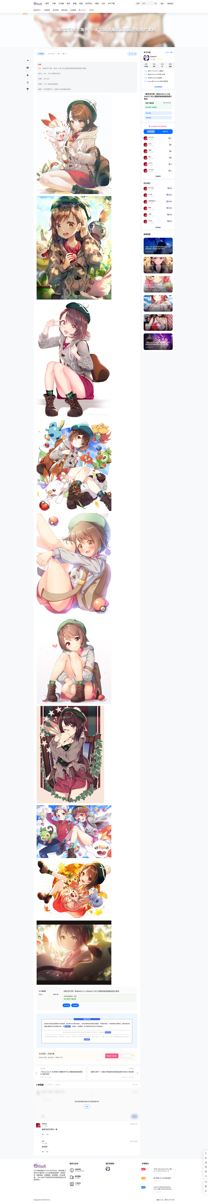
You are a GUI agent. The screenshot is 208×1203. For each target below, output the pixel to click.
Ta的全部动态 (158, 87)
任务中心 (88, 3)
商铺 (74, 3)
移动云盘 (66, 1005)
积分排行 (158, 227)
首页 (47, 3)
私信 (171, 52)
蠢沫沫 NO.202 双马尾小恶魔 (154, 74)
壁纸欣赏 (37, 10)
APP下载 (111, 3)
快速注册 (170, 3)
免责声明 (108, 1032)
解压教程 (86, 1039)
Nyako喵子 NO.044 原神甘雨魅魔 (156, 81)
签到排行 (158, 176)
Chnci (48, 1200)
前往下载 (133, 54)
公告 (103, 3)
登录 (162, 3)
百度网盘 (75, 1005)
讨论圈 (61, 3)
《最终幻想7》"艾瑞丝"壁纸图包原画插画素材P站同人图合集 (112, 1072)
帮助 (97, 3)
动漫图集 (41, 54)
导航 (81, 3)
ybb (43, 1141)
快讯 (68, 3)
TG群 (54, 3)
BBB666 (44, 1124)
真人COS (82, 10)
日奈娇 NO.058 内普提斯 (153, 78)
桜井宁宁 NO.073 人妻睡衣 (154, 71)
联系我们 (67, 1026)
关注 (167, 52)
